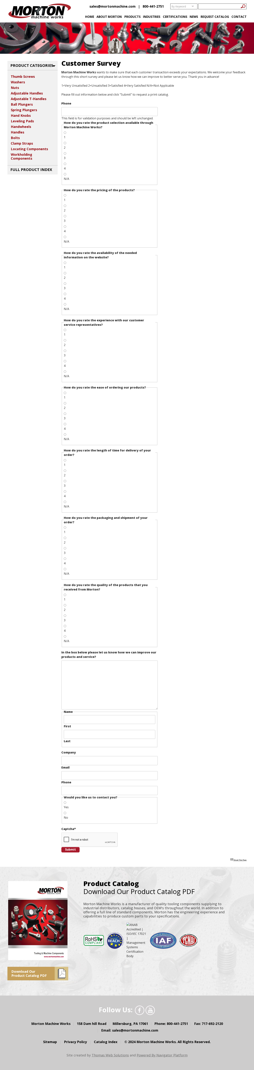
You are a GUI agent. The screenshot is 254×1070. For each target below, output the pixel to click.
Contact (239, 17)
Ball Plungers (22, 104)
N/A (66, 179)
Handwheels (21, 126)
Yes (66, 807)
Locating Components (29, 149)
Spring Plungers (24, 110)
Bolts (15, 138)
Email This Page (240, 860)
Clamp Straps (22, 143)
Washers (18, 82)
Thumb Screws (23, 76)
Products (132, 17)
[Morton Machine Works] (39, 11)
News (194, 17)
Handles (17, 132)
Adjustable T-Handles (28, 99)
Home (89, 17)
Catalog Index (105, 1042)
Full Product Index (31, 169)
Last (67, 741)
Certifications (175, 17)
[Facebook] (139, 1010)
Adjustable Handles (27, 93)
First (67, 726)
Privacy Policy (75, 1042)
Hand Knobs (21, 115)
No (66, 817)
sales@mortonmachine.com (112, 6)
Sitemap (50, 1042)
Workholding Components (21, 156)
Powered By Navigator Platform (162, 1055)
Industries (151, 17)
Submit (70, 849)
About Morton (109, 17)
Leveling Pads (22, 121)
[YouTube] (150, 1010)
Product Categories (31, 65)
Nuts (15, 87)
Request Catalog (215, 17)
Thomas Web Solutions (110, 1055)
